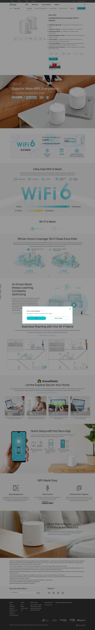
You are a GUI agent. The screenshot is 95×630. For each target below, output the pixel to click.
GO (36, 318)
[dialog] (47, 315)
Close (70, 309)
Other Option (58, 318)
